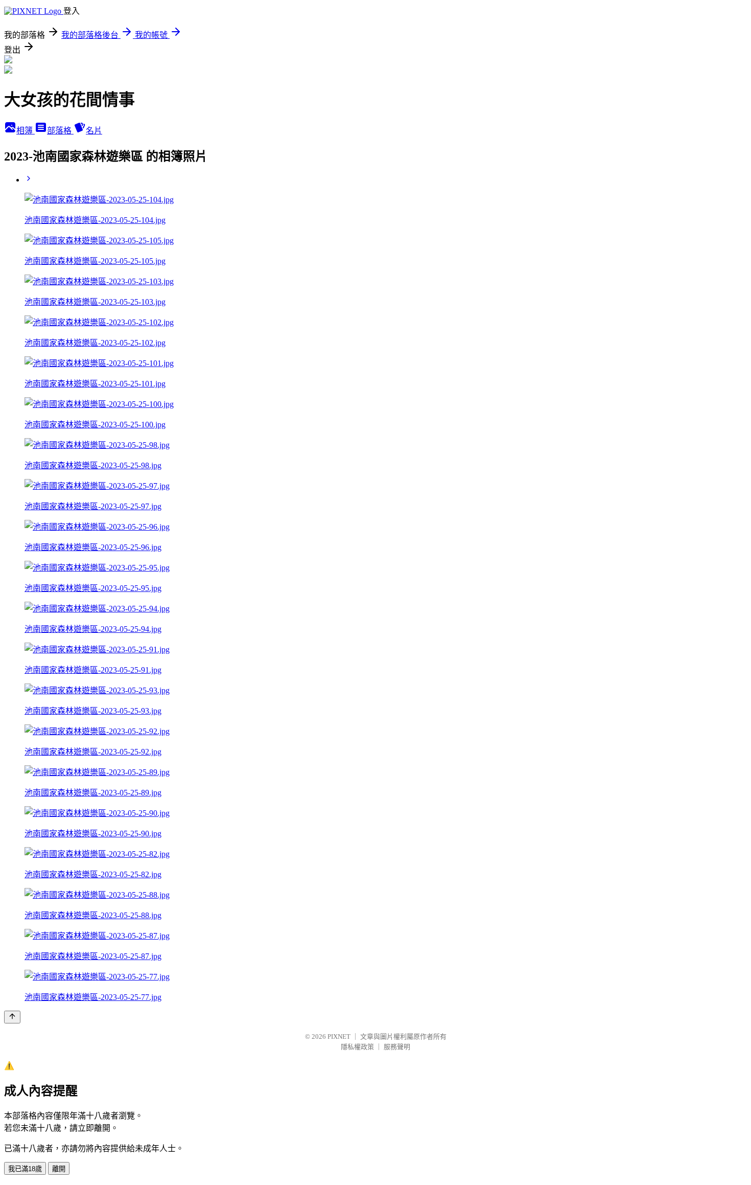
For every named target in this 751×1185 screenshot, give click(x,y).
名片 (94, 130)
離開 (58, 1169)
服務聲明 (397, 1047)
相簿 (25, 130)
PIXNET (338, 1036)
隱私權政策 (357, 1047)
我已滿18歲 (25, 1169)
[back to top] (12, 1017)
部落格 (60, 130)
